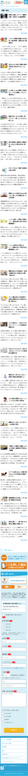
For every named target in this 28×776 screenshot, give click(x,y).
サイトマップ (21, 765)
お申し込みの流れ (7, 743)
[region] (14, 606)
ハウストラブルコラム (8, 761)
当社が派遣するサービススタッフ (11, 758)
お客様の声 (5, 754)
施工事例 (4, 747)
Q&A (3, 750)
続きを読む (24, 33)
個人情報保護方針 (13, 765)
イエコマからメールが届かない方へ (13, 668)
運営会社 (5, 765)
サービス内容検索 (7, 739)
